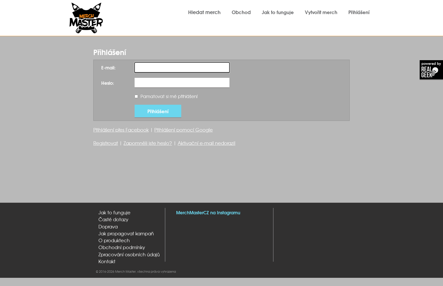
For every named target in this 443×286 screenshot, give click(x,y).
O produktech (114, 240)
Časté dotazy (113, 219)
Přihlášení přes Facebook (121, 129)
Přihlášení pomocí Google (183, 129)
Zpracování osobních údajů (129, 254)
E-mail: (108, 67)
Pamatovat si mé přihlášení (168, 96)
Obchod (241, 12)
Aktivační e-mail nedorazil (206, 143)
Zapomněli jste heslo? (148, 143)
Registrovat (105, 143)
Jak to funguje (278, 12)
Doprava (108, 226)
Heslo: (107, 82)
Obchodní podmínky (121, 247)
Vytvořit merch (321, 12)
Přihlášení (358, 12)
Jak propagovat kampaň (126, 233)
